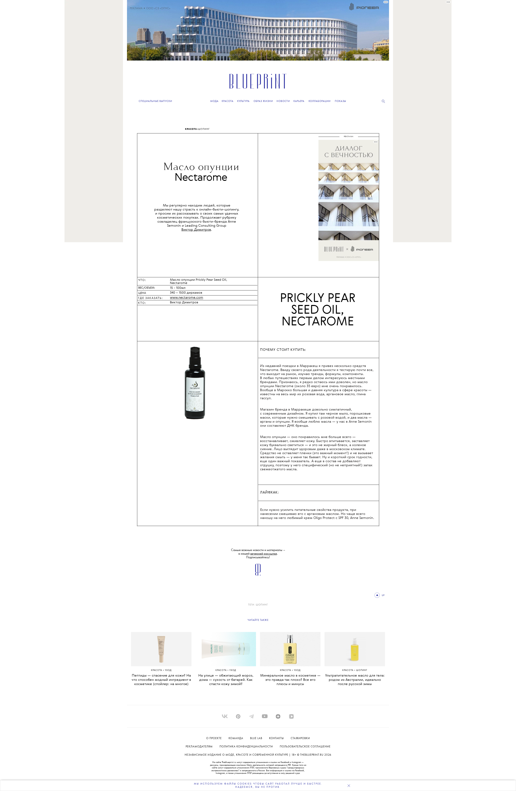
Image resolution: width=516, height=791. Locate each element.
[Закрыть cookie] (349, 786)
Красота (191, 129)
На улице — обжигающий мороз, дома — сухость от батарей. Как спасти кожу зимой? (225, 680)
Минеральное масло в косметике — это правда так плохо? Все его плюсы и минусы (290, 680)
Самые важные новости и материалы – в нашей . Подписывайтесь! (258, 553)
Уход (168, 670)
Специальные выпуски (155, 101)
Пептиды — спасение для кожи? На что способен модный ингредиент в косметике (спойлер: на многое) (161, 680)
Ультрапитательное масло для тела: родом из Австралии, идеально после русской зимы (355, 680)
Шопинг (204, 129)
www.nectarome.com (186, 297)
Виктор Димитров (196, 230)
